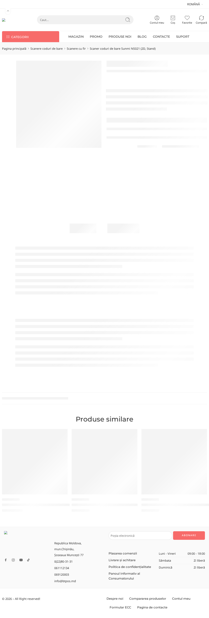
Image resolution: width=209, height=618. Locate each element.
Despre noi (115, 598)
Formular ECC (120, 607)
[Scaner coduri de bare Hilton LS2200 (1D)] (104, 461)
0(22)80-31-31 (63, 561)
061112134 (61, 568)
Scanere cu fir (76, 48)
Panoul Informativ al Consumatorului (124, 576)
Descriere (83, 228)
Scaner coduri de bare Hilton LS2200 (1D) (105, 505)
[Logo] (27, 543)
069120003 (61, 574)
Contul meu (181, 598)
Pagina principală (14, 48)
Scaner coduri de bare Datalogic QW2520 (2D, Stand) (44, 505)
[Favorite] (61, 434)
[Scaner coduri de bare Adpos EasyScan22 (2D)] (174, 461)
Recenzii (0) (123, 228)
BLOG (142, 36)
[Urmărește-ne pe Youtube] (21, 560)
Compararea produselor (147, 598)
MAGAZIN (76, 36)
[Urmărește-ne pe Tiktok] (28, 560)
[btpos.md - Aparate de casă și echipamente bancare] (11, 19)
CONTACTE (161, 36)
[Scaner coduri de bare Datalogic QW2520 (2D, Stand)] (35, 461)
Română (193, 4)
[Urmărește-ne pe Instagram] (13, 560)
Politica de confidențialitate (130, 567)
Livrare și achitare (122, 560)
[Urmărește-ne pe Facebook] (5, 560)
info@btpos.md (65, 581)
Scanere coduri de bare (46, 48)
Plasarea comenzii (123, 553)
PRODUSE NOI (120, 36)
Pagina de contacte (152, 607)
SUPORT (182, 36)
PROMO (96, 36)
